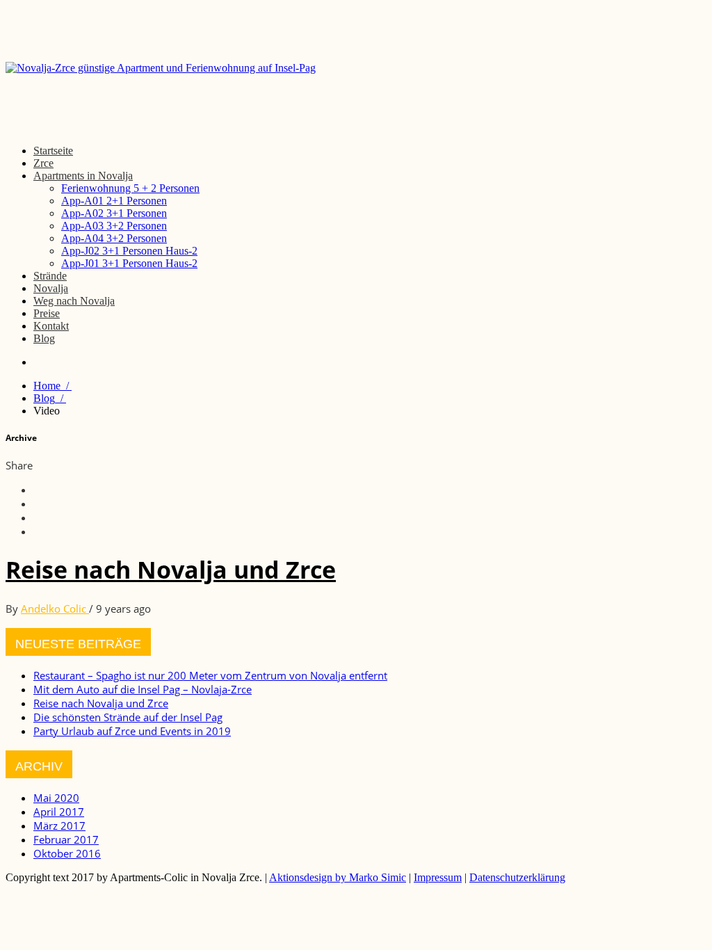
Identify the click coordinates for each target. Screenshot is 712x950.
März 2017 (59, 825)
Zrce (43, 163)
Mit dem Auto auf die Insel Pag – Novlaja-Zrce (142, 689)
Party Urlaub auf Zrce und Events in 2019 (132, 731)
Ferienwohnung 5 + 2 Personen (130, 188)
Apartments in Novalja (83, 176)
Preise (46, 313)
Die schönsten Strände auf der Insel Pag (127, 717)
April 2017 (58, 812)
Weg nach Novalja (74, 301)
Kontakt (51, 326)
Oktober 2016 (67, 853)
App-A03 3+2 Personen (114, 226)
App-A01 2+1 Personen (114, 201)
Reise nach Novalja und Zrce (171, 570)
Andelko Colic (55, 608)
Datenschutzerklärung (517, 877)
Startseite (53, 150)
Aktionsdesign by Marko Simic (337, 877)
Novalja (50, 288)
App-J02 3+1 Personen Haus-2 (129, 251)
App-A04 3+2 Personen (114, 238)
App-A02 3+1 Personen (114, 213)
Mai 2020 (56, 798)
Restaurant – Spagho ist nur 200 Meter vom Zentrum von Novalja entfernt (210, 675)
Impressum (438, 877)
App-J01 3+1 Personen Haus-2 (129, 263)
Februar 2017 (66, 839)
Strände (50, 276)
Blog (44, 338)
